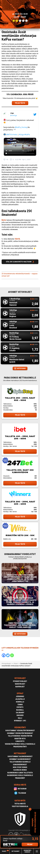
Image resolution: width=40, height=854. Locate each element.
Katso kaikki (21, 368)
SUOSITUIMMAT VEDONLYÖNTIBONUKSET (20, 731)
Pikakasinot (20, 778)
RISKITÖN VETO (20, 739)
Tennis (20, 705)
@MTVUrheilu (11, 134)
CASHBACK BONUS (20, 770)
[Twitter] (8, 655)
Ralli (20, 718)
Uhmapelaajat (6, 663)
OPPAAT (20, 693)
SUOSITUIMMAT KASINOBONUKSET (20, 756)
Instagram (22, 789)
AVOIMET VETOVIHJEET (20, 292)
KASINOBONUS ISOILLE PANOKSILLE (20, 775)
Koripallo (20, 702)
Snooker (20, 715)
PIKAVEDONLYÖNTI (20, 747)
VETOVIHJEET (20, 678)
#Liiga (21, 134)
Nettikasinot (16, 851)
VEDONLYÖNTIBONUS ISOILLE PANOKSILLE (20, 744)
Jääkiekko (20, 696)
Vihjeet (5, 851)
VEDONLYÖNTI (20, 727)
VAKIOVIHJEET (20, 684)
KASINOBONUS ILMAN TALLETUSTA (20, 773)
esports (20, 707)
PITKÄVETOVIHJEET (20, 681)
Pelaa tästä (20, 415)
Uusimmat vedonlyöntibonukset (20, 733)
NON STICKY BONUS (20, 767)
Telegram (22, 793)
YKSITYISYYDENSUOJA (20, 806)
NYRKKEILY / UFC (20, 721)
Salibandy (20, 713)
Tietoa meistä (20, 804)
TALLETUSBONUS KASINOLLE (20, 762)
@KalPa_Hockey (21, 127)
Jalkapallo (20, 699)
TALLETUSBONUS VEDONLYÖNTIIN (20, 736)
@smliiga (13, 115)
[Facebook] (4, 655)
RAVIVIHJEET (20, 687)
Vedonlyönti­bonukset (27, 851)
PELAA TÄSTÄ (20, 103)
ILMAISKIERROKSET (20, 765)
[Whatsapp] (12, 655)
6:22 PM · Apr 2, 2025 (22, 159)
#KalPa (27, 134)
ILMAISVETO (20, 741)
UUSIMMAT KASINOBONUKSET (20, 759)
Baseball (20, 710)
